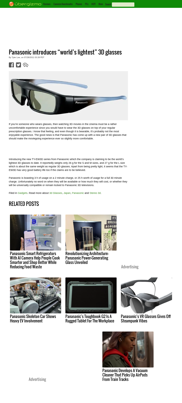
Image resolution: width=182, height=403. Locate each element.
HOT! (93, 4)
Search (108, 4)
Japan (67, 193)
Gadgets (22, 193)
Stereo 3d (95, 193)
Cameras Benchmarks (63, 4)
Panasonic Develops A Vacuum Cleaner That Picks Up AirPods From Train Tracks (125, 374)
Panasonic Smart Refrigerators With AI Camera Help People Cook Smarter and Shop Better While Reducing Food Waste (35, 260)
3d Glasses (55, 193)
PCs (86, 4)
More (101, 4)
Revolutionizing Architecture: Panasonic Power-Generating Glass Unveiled (86, 258)
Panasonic (78, 193)
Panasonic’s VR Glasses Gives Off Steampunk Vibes (146, 318)
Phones (79, 4)
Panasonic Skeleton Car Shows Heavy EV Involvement (33, 318)
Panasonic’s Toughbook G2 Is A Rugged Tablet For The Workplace (89, 318)
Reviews (46, 4)
